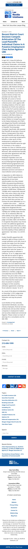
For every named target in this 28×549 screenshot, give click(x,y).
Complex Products (8, 414)
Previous (5, 330)
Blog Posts (14, 516)
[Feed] (24, 386)
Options (5, 417)
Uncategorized (11, 322)
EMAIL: (4, 353)
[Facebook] (4, 386)
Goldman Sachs (8, 410)
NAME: (4, 347)
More (23, 21)
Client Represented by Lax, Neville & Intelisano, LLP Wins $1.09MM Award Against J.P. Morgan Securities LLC (13, 448)
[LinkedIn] (12, 386)
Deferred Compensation (10, 419)
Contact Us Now (14, 377)
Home (4, 21)
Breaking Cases (7, 402)
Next (18, 330)
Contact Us (14, 21)
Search (14, 438)
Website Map (14, 513)
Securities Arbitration (9, 400)
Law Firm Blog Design (14, 547)
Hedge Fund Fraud (8, 405)
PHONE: (4, 359)
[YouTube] (20, 386)
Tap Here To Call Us (14, 5)
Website (14, 502)
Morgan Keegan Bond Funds (11, 422)
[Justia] (16, 386)
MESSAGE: (5, 366)
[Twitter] (8, 386)
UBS (4, 412)
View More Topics (7, 424)
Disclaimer (14, 507)
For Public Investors (9, 395)
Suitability (6, 407)
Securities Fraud (8, 398)
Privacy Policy (14, 505)
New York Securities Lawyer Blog (14, 14)
